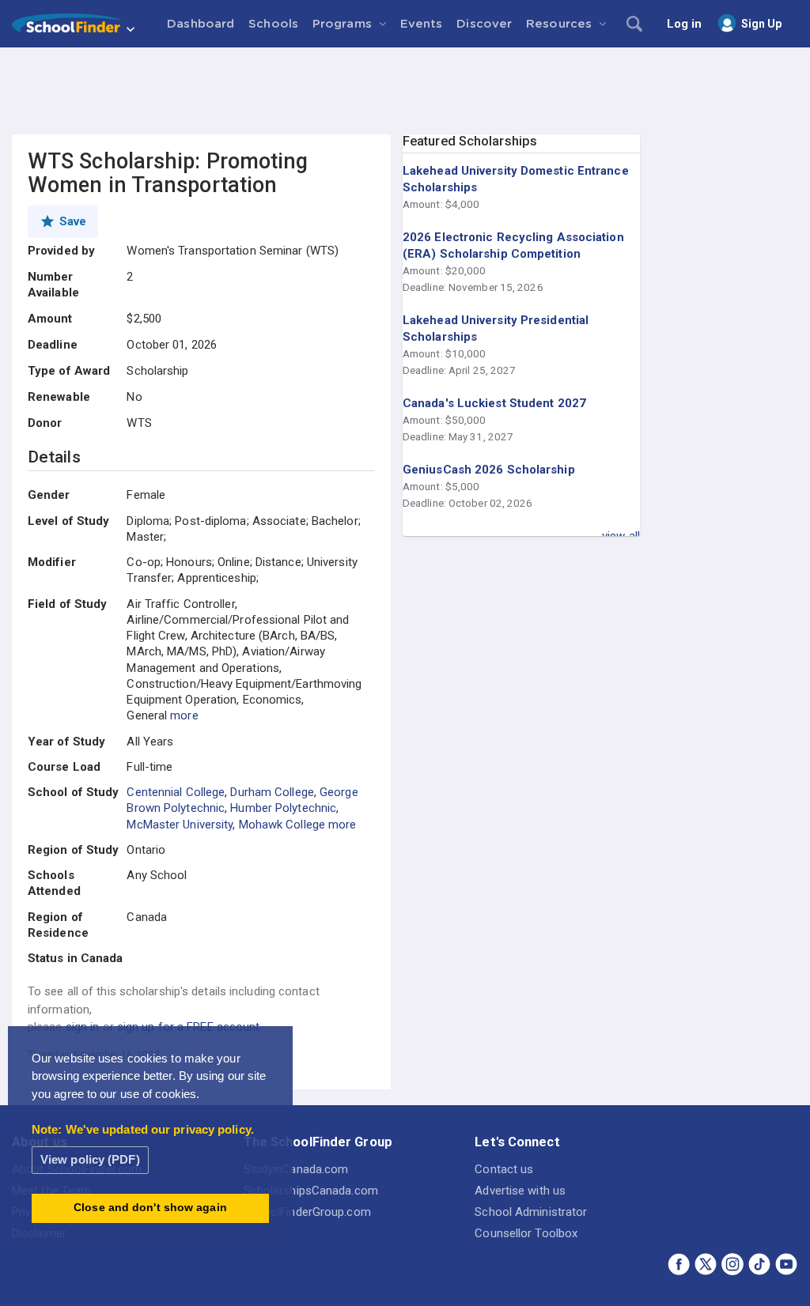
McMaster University (180, 824)
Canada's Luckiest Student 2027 (494, 403)
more (184, 715)
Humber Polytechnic (283, 808)
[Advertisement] (405, 90)
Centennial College (176, 792)
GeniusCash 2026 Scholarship (489, 469)
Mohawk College (282, 824)
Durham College (271, 792)
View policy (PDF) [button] (90, 1159)
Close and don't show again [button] (150, 1208)
